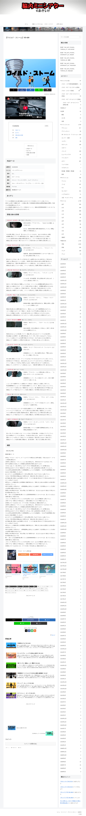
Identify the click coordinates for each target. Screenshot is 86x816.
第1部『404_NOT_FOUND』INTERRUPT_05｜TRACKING (68, 64)
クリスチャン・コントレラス (36, 588)
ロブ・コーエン (9, 588)
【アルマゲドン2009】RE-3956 (46, 574)
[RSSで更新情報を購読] (35, 630)
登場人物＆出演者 (19, 135)
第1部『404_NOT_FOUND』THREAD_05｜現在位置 (67, 69)
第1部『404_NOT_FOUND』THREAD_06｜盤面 (67, 59)
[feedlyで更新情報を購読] (32, 630)
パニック (31, 586)
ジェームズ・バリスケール (11, 592)
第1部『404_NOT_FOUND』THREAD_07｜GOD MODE (67, 48)
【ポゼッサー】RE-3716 (66, 781)
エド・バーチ (50, 586)
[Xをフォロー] (26, 630)
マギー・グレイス (38, 590)
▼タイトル (20, 586)
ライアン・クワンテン (25, 588)
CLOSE (46, 125)
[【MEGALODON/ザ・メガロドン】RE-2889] (30, 568)
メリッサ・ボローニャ (29, 590)
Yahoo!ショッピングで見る (47, 554)
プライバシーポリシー (72, 812)
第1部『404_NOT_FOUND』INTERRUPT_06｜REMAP (67, 53)
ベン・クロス (45, 588)
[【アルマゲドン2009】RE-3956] (47, 568)
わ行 (36, 586)
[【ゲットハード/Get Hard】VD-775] (13, 568)
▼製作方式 (26, 586)
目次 (29, 145)
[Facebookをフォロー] (29, 630)
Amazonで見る (23, 554)
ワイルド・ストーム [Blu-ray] (24, 551)
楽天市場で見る (35, 554)
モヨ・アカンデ (45, 590)
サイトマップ (63, 812)
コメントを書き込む (30, 743)
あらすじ (17, 132)
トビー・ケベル (16, 588)
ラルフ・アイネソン (19, 590)
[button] (47, 89)
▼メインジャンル (13, 586)
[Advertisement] (30, 48)
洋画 (7, 586)
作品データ (17, 130)
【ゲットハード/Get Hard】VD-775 (13, 574)
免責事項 (79, 812)
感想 (16, 137)
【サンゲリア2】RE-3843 (66, 792)
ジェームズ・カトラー (10, 590)
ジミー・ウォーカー (42, 586)
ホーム (58, 812)
